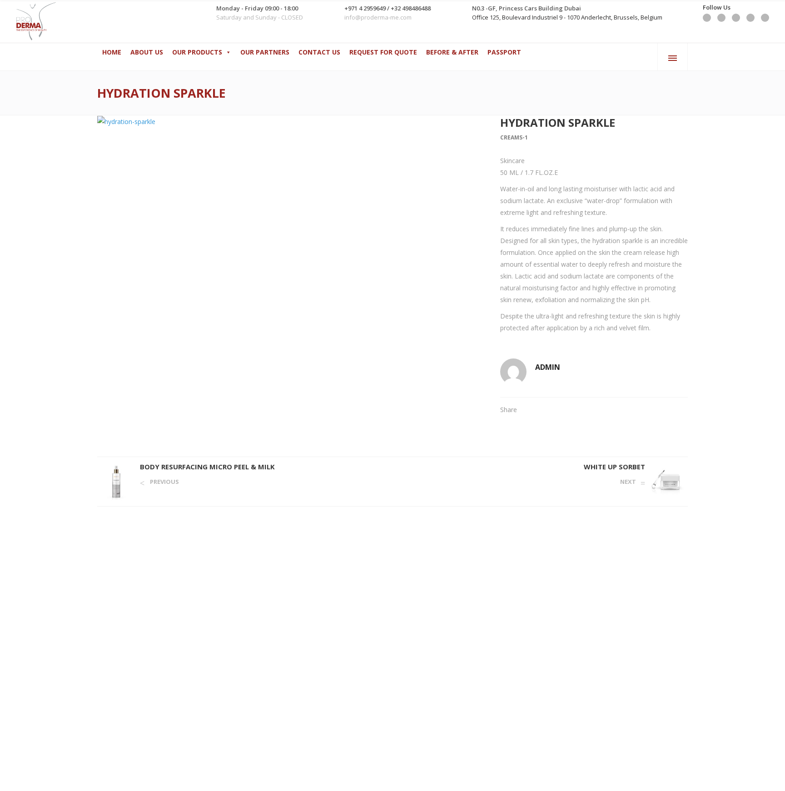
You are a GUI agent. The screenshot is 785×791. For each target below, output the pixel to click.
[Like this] (685, 409)
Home (111, 52)
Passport (504, 52)
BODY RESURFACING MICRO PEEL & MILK (207, 466)
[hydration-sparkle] (289, 121)
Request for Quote (383, 52)
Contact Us (319, 52)
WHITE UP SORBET (614, 466)
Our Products (197, 52)
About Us (146, 52)
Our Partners (264, 52)
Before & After (452, 52)
